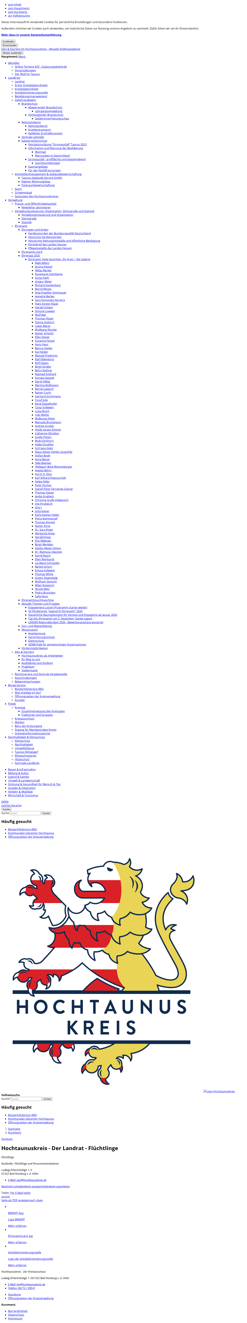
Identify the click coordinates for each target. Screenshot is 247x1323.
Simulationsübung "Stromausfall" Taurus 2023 (57, 144)
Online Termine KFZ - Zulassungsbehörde (41, 67)
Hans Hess (41, 344)
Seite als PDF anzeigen (15, 1200)
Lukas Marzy (42, 326)
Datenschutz (36, 641)
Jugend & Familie (18, 777)
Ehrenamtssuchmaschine (38, 600)
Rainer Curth (43, 392)
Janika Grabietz (44, 496)
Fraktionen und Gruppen (37, 715)
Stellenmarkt (30, 670)
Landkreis (14, 78)
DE (3, 802)
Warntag (40, 152)
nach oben (36, 1200)
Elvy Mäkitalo (43, 541)
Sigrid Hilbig (42, 381)
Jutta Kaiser (42, 511)
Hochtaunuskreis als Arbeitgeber (42, 655)
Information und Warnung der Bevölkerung (55, 148)
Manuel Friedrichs (46, 355)
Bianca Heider (44, 348)
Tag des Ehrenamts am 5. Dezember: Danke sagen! (60, 618)
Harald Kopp (43, 537)
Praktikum (28, 667)
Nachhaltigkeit (24, 744)
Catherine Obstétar (47, 433)
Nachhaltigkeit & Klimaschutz (26, 737)
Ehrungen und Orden (35, 229)
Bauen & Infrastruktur (22, 769)
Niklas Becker (43, 270)
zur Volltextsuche (19, 16)
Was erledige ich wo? (28, 692)
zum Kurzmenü (17, 12)
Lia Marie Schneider (47, 563)
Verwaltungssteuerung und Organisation (47, 215)
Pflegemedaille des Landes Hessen (50, 248)
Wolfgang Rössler (46, 330)
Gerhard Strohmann (48, 396)
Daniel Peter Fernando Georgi (54, 489)
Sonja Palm (42, 278)
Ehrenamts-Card (32, 252)
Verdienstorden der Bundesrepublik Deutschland (59, 233)
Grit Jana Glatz (44, 448)
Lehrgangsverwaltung (48, 111)
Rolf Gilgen (42, 363)
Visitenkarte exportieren (56, 1186)
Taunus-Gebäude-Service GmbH (42, 178)
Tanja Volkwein (44, 407)
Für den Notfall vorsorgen (44, 170)
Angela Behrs (43, 470)
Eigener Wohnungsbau (36, 181)
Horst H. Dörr (43, 474)
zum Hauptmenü (18, 8)
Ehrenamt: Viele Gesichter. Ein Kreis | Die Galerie (59, 259)
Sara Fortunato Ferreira (50, 300)
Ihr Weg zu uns (31, 659)
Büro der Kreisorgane (28, 726)
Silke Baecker (43, 463)
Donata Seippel (44, 378)
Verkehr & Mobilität (20, 791)
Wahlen (19, 722)
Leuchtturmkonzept (47, 163)
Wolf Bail (40, 315)
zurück (5, 1196)
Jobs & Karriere (24, 652)
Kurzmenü (14, 1132)
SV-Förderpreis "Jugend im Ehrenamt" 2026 (55, 611)
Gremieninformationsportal (32, 733)
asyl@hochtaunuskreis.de (27, 1180)
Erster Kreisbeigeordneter (31, 85)
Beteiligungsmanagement (31, 96)
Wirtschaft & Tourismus (23, 795)
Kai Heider (41, 352)
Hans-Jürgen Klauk (46, 304)
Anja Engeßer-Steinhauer (51, 292)
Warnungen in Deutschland (52, 155)
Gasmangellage (38, 167)
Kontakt (20, 700)
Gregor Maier (43, 281)
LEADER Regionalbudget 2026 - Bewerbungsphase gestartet (65, 622)
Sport (18, 189)
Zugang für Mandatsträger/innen (35, 730)
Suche (5, 813)
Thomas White (44, 574)
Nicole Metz (42, 589)
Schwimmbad (23, 192)
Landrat (20, 81)
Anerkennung (36, 633)
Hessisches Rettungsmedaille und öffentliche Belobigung (64, 241)
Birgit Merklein (44, 544)
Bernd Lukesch (44, 389)
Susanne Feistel (45, 341)
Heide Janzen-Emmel (48, 430)
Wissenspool (30, 630)
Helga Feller (42, 481)
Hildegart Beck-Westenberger (53, 467)
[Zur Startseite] (118, 1091)
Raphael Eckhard (45, 374)
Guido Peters (43, 437)
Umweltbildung (24, 748)
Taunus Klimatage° (27, 752)
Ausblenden (8, 41)
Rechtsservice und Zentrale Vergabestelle (41, 674)
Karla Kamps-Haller (47, 515)
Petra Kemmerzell (46, 518)
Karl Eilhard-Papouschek (50, 478)
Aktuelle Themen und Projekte (41, 604)
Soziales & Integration (22, 788)
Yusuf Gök (41, 400)
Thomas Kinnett (45, 522)
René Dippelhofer (46, 404)
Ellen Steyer (42, 337)
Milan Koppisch (44, 585)
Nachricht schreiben (13, 1186)
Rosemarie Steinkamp (49, 274)
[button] (22, 56)
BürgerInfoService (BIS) (29, 689)
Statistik (27, 222)
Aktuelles (13, 63)
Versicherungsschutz (41, 637)
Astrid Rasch (43, 555)
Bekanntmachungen (27, 681)
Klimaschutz (22, 741)
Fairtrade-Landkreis (27, 763)
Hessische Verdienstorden (45, 237)
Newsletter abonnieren (36, 207)
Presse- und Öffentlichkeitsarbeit (35, 204)
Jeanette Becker (45, 296)
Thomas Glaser (44, 492)
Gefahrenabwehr (25, 100)
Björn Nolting (43, 370)
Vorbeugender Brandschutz (45, 115)
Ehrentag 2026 (31, 255)
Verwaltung (15, 200)
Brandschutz (29, 104)
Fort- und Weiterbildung (37, 626)
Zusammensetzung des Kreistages (43, 711)
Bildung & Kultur (18, 773)
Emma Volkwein (45, 570)
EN (6, 802)
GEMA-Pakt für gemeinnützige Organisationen (57, 644)
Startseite (14, 1129)
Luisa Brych (42, 411)
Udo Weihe (42, 415)
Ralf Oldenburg (44, 359)
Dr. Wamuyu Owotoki (48, 552)
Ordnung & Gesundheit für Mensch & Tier (34, 784)
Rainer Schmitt (44, 333)
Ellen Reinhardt (44, 559)
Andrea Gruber (44, 426)
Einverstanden (10, 45)
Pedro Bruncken (45, 592)
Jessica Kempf (43, 267)
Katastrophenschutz (34, 141)
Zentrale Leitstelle (33, 137)
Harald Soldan (44, 307)
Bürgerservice (17, 685)
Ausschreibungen (26, 678)
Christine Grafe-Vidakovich (52, 500)
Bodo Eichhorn (44, 441)
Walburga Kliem (45, 418)
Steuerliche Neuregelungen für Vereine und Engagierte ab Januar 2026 (72, 615)
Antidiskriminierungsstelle (31, 92)
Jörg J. (38, 507)
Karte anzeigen (33, 1186)
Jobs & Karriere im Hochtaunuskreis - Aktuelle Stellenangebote (40, 49)
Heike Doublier (44, 444)
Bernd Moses (43, 289)
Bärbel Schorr (43, 567)
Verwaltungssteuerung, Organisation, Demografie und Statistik (54, 211)
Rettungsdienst (31, 122)
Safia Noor (41, 596)
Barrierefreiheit (18, 1311)
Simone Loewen (45, 311)
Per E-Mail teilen (20, 1193)
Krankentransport (39, 129)
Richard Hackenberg (48, 285)
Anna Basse (42, 459)
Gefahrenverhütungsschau (52, 118)
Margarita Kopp (45, 533)
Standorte (14, 1294)
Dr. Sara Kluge (44, 530)
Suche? (5, 1099)
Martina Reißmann (46, 385)
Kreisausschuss (24, 718)
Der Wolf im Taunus (27, 74)
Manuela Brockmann (48, 422)
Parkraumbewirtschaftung (38, 185)
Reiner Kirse (42, 526)
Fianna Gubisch (44, 322)
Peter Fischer (43, 485)
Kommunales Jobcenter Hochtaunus (31, 833)
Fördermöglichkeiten (35, 648)
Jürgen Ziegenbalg (46, 578)
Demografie (29, 218)
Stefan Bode (42, 455)
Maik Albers (42, 263)
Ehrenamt (21, 226)
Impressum (15, 1318)
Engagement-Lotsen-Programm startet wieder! (57, 607)
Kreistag (20, 707)
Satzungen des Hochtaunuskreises (36, 196)
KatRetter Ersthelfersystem (45, 133)
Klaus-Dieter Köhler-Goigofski (53, 452)
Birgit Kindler (43, 367)
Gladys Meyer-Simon (48, 548)
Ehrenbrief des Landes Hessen (47, 244)
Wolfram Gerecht (46, 581)
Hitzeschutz (22, 759)
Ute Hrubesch (44, 504)
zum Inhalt (14, 4)
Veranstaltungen (25, 70)
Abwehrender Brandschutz (45, 107)
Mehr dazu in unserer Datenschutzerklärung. (31, 35)
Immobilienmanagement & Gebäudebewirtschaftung (48, 174)
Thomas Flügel (44, 318)
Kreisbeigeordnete (26, 89)
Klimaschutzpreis (25, 755)
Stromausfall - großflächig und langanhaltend (57, 159)
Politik (12, 704)
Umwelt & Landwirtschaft (24, 780)
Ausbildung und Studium (37, 663)
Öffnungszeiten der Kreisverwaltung (37, 696)
